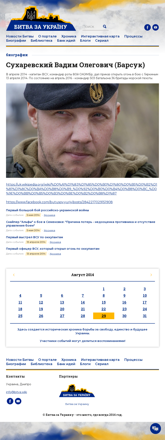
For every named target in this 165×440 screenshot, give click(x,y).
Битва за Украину (77, 404)
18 (20, 308)
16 (124, 302)
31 (145, 315)
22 (103, 308)
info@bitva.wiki (16, 392)
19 (41, 308)
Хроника (68, 36)
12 (41, 302)
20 (62, 308)
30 (124, 315)
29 (104, 315)
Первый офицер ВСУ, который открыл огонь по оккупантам (52, 249)
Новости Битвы (20, 36)
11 (20, 302)
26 (41, 315)
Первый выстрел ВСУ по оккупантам (34, 237)
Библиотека (41, 40)
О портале (47, 36)
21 (83, 308)
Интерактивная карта (100, 36)
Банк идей (66, 40)
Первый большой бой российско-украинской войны (47, 210)
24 (145, 308)
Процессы (133, 36)
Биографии (16, 40)
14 (83, 302)
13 (62, 302)
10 (145, 295)
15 (104, 302)
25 (20, 315)
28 (83, 315)
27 (62, 315)
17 (145, 302)
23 (124, 308)
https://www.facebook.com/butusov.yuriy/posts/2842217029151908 (59, 202)
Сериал (101, 40)
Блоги (85, 40)
